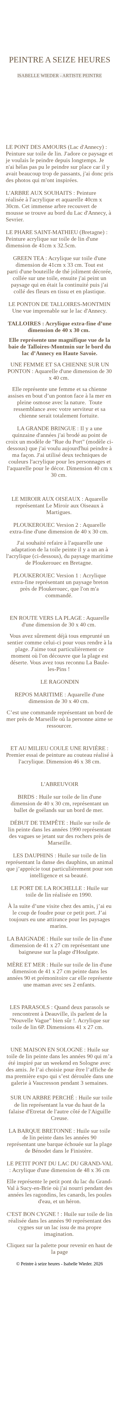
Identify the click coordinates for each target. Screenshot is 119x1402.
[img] (59, 21)
